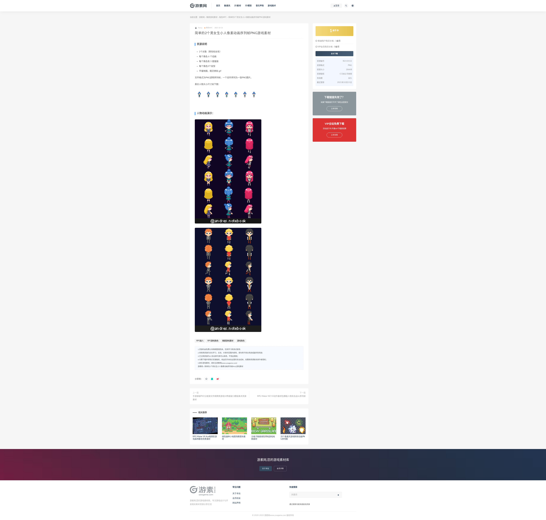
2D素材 (237, 6)
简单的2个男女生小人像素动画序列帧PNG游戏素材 (223, 366)
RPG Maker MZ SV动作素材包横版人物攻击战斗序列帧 (281, 396)
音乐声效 (260, 6)
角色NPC (223, 17)
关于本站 (265, 468)
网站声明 (236, 503)
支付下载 (334, 53)
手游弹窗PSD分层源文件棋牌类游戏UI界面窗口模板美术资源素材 (219, 398)
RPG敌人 (200, 341)
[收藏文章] (206, 379)
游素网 (202, 17)
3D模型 (248, 6)
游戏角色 (241, 341)
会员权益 (236, 498)
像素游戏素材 (211, 17)
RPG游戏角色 (212, 341)
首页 (218, 6)
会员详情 (280, 468)
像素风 (227, 6)
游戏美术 (272, 6)
